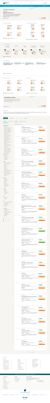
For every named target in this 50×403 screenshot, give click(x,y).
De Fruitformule (19, 32)
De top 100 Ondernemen (8, 56)
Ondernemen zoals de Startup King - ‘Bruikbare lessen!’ (29, 64)
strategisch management (35, 364)
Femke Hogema (23, 329)
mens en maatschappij (20, 363)
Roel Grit (23, 160)
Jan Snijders (23, 171)
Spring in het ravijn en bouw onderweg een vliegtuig (41, 63)
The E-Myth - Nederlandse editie (27, 262)
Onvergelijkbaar (24, 341)
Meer (33, 132)
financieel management (6, 365)
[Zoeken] (31, 3)
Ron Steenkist (23, 126)
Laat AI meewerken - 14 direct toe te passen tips (19, 63)
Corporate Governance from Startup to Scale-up (33, 33)
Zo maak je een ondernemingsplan (28, 161)
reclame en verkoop (34, 363)
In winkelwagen (42, 130)
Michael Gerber (23, 261)
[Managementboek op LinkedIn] (23, 397)
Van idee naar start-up (25, 240)
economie (4, 364)
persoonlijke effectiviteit (35, 359)
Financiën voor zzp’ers (26, 330)
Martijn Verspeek (23, 137)
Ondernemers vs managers (43, 25)
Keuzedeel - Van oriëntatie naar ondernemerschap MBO (33, 88)
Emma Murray (29, 205)
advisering (4, 359)
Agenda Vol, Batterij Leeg (26, 127)
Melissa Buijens (23, 295)
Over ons (4, 378)
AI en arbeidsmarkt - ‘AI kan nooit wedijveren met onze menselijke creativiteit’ (8, 64)
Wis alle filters (11, 121)
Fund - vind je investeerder (42, 32)
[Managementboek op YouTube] (25, 397)
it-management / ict (5, 369)
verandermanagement (35, 365)
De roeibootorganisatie (9, 32)
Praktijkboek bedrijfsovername (27, 228)
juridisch (19, 359)
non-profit (19, 364)
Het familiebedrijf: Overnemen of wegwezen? (29, 296)
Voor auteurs (4, 385)
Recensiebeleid (5, 386)
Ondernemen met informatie (27, 172)
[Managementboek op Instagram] (26, 397)
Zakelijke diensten (17, 378)
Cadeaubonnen (17, 381)
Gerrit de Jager (27, 306)
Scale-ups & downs (25, 307)
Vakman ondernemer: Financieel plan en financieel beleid (43, 88)
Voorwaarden (5, 381)
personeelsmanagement (21, 369)
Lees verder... (6, 18)
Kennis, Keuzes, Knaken (26, 285)
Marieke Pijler (23, 340)
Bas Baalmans (29, 171)
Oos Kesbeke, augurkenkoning (33, 25)
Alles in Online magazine (8, 73)
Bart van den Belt (23, 250)
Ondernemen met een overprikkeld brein (9, 26)
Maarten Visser (23, 284)
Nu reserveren (42, 242)
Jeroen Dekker (23, 216)
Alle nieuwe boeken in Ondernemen (9, 38)
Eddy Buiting (27, 137)
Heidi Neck (23, 205)
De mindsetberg (19, 87)
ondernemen (19, 365)
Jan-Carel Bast (25, 171)
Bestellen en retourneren (6, 382)
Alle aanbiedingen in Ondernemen (32, 39)
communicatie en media (6, 363)
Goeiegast (23, 138)
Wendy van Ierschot (24, 306)
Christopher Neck (26, 205)
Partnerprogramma (5, 388)
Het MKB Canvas (24, 251)
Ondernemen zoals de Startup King (28, 217)
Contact (4, 379)
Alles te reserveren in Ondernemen (32, 93)
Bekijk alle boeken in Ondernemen (9, 93)
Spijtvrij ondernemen (25, 183)
